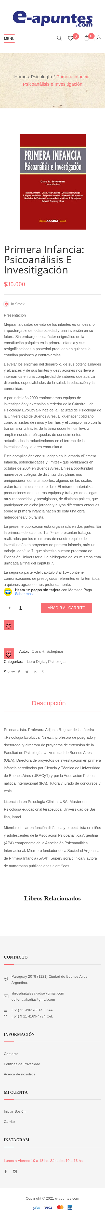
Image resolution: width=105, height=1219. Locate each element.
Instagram (15, 1173)
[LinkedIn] (35, 672)
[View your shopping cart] (86, 38)
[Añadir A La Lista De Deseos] (9, 625)
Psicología (41, 76)
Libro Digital (36, 661)
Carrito (9, 1122)
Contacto (11, 1054)
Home (20, 76)
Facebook (5, 1173)
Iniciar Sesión (14, 1111)
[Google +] (43, 672)
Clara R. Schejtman (48, 651)
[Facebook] (20, 672)
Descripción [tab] (49, 703)
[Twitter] (27, 672)
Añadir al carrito (67, 608)
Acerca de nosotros (19, 1074)
